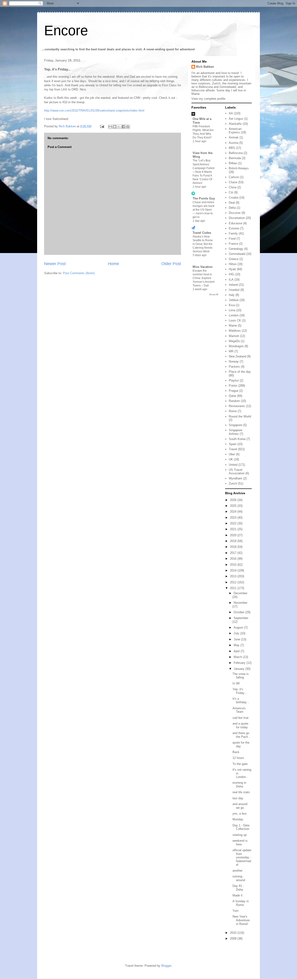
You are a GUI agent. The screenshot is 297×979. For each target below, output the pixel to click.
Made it (237, 895)
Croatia (233, 197)
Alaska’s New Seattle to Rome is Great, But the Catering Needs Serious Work (203, 244)
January (239, 669)
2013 (233, 576)
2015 (233, 564)
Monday (237, 819)
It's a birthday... (240, 700)
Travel (233, 449)
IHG (231, 274)
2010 (233, 932)
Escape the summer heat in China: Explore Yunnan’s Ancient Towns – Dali (203, 278)
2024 (233, 511)
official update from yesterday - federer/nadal (241, 857)
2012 (233, 582)
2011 (233, 588)
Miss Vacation (203, 267)
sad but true (240, 717)
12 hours (238, 758)
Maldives (235, 330)
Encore (66, 30)
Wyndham (235, 478)
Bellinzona (236, 153)
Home (113, 263)
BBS (232, 148)
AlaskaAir (235, 123)
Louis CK (235, 320)
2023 (233, 517)
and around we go (239, 805)
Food (232, 238)
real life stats (241, 792)
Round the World (240, 416)
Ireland (233, 284)
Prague (233, 390)
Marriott (234, 336)
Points (233, 385)
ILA (231, 279)
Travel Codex (202, 232)
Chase (233, 182)
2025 (233, 505)
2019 (233, 541)
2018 (233, 547)
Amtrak (234, 137)
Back (235, 752)
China (232, 187)
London (234, 315)
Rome (233, 411)
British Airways (239, 168)
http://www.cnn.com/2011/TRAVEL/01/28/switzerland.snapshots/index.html (94, 110)
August (239, 627)
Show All (213, 294)
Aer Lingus (236, 118)
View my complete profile (208, 98)
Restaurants (237, 406)
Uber (232, 454)
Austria (233, 142)
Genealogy (236, 248)
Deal (232, 202)
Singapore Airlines (235, 432)
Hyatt (232, 269)
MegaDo (234, 341)
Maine (233, 325)
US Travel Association (237, 471)
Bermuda (235, 158)
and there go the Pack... (241, 734)
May (237, 645)
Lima (232, 310)
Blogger (166, 965)
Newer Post (55, 263)
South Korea (237, 439)
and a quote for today (240, 725)
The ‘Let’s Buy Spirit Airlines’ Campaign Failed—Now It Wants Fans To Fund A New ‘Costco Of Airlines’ (203, 171)
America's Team (239, 710)
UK (231, 459)
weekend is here (240, 842)
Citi (231, 192)
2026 (233, 500)
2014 (233, 570)
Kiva (232, 305)
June (237, 639)
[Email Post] (101, 126)
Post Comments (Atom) (79, 273)
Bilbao (233, 163)
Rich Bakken (205, 66)
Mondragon (236, 346)
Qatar (232, 396)
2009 (233, 938)
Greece (234, 259)
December (240, 593)
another (237, 870)
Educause (235, 223)
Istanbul (234, 290)
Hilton (232, 264)
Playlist (234, 380)
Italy (232, 295)
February (240, 662)
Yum (235, 910)
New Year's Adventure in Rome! (241, 920)
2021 (233, 529)
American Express (235, 130)
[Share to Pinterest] (128, 126)
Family (233, 233)
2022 (233, 523)
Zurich (233, 483)
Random (234, 401)
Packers (234, 366)
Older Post (171, 263)
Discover (235, 213)
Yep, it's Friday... (239, 691)
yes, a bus (239, 813)
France (233, 243)
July (237, 633)
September (241, 618)
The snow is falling (240, 675)
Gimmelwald (237, 254)
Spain (232, 444)
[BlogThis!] (114, 126)
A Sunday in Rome (240, 903)
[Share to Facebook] (123, 126)
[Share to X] (119, 126)
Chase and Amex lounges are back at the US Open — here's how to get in (203, 210)
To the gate (240, 764)
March (238, 657)
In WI (236, 683)
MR (231, 351)
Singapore (235, 425)
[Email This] (110, 126)
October (239, 612)
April (237, 651)
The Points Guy (204, 198)
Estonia (234, 228)
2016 (233, 558)
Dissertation (237, 218)
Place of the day (240, 371)
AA (231, 113)
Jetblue (234, 300)
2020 (233, 535)
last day (237, 798)
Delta (232, 207)
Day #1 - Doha (238, 887)
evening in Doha (239, 784)
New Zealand (237, 356)
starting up (239, 835)
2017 (233, 553)
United (233, 464)
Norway (234, 361)
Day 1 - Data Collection (240, 827)
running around (238, 878)
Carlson (234, 177)
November (240, 602)
